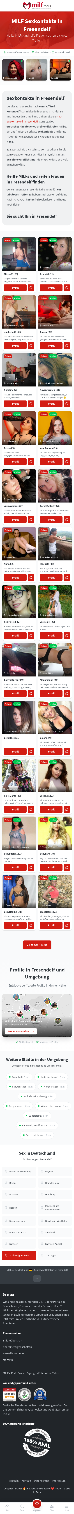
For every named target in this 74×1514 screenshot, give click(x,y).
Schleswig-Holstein (44, 1270)
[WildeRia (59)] (47, 1001)
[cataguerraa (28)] (54, 1005)
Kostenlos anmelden (19, 1031)
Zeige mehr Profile (37, 944)
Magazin (8, 1360)
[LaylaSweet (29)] (44, 1012)
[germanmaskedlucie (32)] (16, 996)
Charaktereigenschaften (17, 1347)
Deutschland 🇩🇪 (23, 1270)
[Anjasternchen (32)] (26, 1007)
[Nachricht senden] (31, 287)
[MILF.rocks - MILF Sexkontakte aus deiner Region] (37, 5)
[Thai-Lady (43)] (19, 1014)
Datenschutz (41, 1480)
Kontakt (26, 1480)
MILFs (9, 1270)
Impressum (59, 1480)
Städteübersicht (12, 1340)
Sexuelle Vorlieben (14, 1353)
